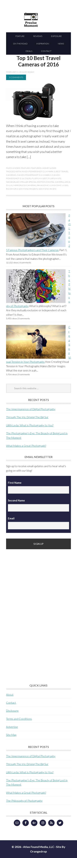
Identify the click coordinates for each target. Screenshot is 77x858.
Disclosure (12, 710)
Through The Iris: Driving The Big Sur (27, 417)
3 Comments (16, 77)
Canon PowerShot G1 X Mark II (34, 175)
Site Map (11, 734)
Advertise (12, 726)
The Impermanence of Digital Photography (30, 409)
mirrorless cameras (24, 185)
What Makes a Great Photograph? (26, 445)
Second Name (16, 500)
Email (11, 518)
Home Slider (49, 168)
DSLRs (28, 178)
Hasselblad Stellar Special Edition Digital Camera (35, 182)
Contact (11, 702)
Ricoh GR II (12, 189)
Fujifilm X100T (39, 178)
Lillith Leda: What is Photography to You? (29, 425)
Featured (36, 168)
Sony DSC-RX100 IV (28, 189)
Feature (25, 168)
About (9, 694)
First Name (14, 482)
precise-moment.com (48, 26)
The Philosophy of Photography (24, 800)
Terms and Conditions (19, 718)
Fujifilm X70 (54, 178)
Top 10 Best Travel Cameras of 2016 (38, 61)
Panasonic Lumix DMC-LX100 (52, 185)
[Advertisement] (33, 611)
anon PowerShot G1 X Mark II (38, 171)
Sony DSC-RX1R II (47, 189)
